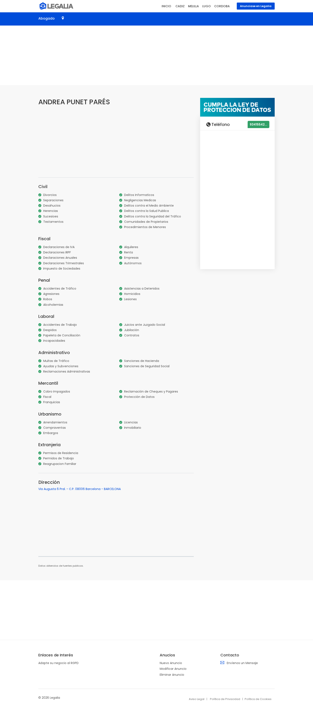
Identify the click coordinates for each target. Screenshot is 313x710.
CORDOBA (222, 6)
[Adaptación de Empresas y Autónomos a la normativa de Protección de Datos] (237, 107)
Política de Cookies (258, 699)
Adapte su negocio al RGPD (58, 663)
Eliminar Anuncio (172, 675)
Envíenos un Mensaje (242, 663)
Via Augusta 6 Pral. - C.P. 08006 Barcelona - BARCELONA (79, 489)
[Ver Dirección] (63, 18)
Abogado (46, 18)
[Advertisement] (156, 55)
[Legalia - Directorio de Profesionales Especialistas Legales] (55, 5)
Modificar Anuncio (173, 669)
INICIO (166, 6)
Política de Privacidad (225, 699)
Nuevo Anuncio (171, 663)
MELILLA (193, 6)
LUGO (206, 6)
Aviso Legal (196, 699)
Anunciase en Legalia (255, 6)
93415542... (258, 124)
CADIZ (180, 6)
